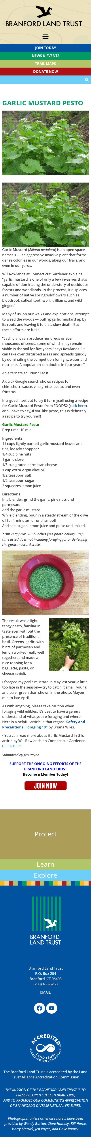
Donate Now (45, 71)
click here (78, 405)
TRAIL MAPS (45, 63)
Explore (45, 875)
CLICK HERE (12, 746)
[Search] (87, 80)
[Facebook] (39, 1008)
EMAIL (45, 992)
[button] (46, 36)
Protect (45, 833)
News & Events (45, 55)
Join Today (45, 47)
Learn (45, 864)
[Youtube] (51, 1008)
